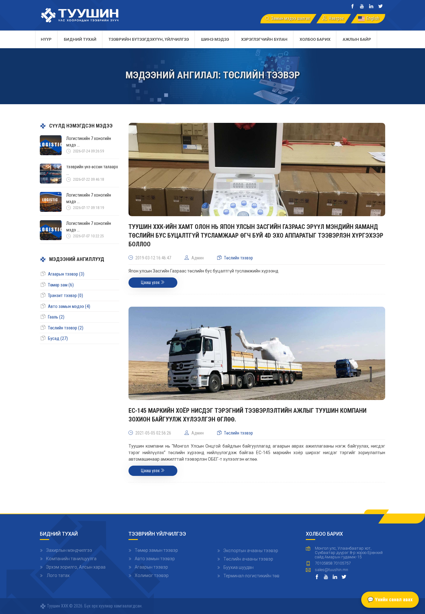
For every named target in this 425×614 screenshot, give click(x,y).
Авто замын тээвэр (155, 558)
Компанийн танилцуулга (71, 558)
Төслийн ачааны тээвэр (248, 558)
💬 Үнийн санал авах (390, 599)
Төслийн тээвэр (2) (65, 328)
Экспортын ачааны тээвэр (250, 550)
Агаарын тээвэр (151, 567)
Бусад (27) (58, 338)
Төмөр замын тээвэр (156, 550)
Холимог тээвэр (152, 575)
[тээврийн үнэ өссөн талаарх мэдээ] (51, 173)
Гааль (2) (56, 317)
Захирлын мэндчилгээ (69, 550)
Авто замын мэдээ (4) (69, 306)
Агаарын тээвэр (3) (66, 274)
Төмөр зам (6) (61, 285)
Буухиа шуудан (238, 567)
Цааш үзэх (151, 282)
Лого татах (58, 575)
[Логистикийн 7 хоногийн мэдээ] (51, 144)
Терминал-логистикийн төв (251, 575)
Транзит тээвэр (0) (65, 295)
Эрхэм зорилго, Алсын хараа (75, 567)
